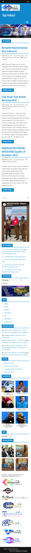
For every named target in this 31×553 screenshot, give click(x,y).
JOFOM (6, 307)
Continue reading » (8, 90)
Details (5, 283)
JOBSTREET (7, 313)
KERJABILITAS (8, 322)
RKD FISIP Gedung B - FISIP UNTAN (14, 353)
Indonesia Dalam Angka (11, 366)
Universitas (17, 57)
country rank (18, 498)
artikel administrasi (12, 161)
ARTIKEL (4, 161)
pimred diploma (20, 55)
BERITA (4, 106)
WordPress (18, 551)
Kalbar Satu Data (9, 363)
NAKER (6, 304)
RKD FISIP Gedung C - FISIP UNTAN (14, 340)
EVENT (4, 57)
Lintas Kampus (9, 57)
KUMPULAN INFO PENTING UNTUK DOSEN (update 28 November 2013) (13, 152)
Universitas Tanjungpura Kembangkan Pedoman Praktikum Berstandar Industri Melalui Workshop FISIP (14, 251)
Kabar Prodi (17, 106)
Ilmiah (11, 106)
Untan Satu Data (9, 372)
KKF (5, 316)
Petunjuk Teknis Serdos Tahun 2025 (15, 257)
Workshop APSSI (6, 108)
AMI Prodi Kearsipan (22, 332)
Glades (25, 551)
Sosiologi (22, 106)
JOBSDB (6, 310)
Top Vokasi (8, 15)
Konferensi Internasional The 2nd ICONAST (15, 342)
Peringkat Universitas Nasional (13, 369)
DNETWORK (7, 319)
